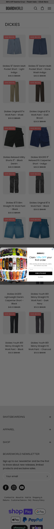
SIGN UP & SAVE (40, 273)
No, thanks (40, 277)
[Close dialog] (52, 249)
